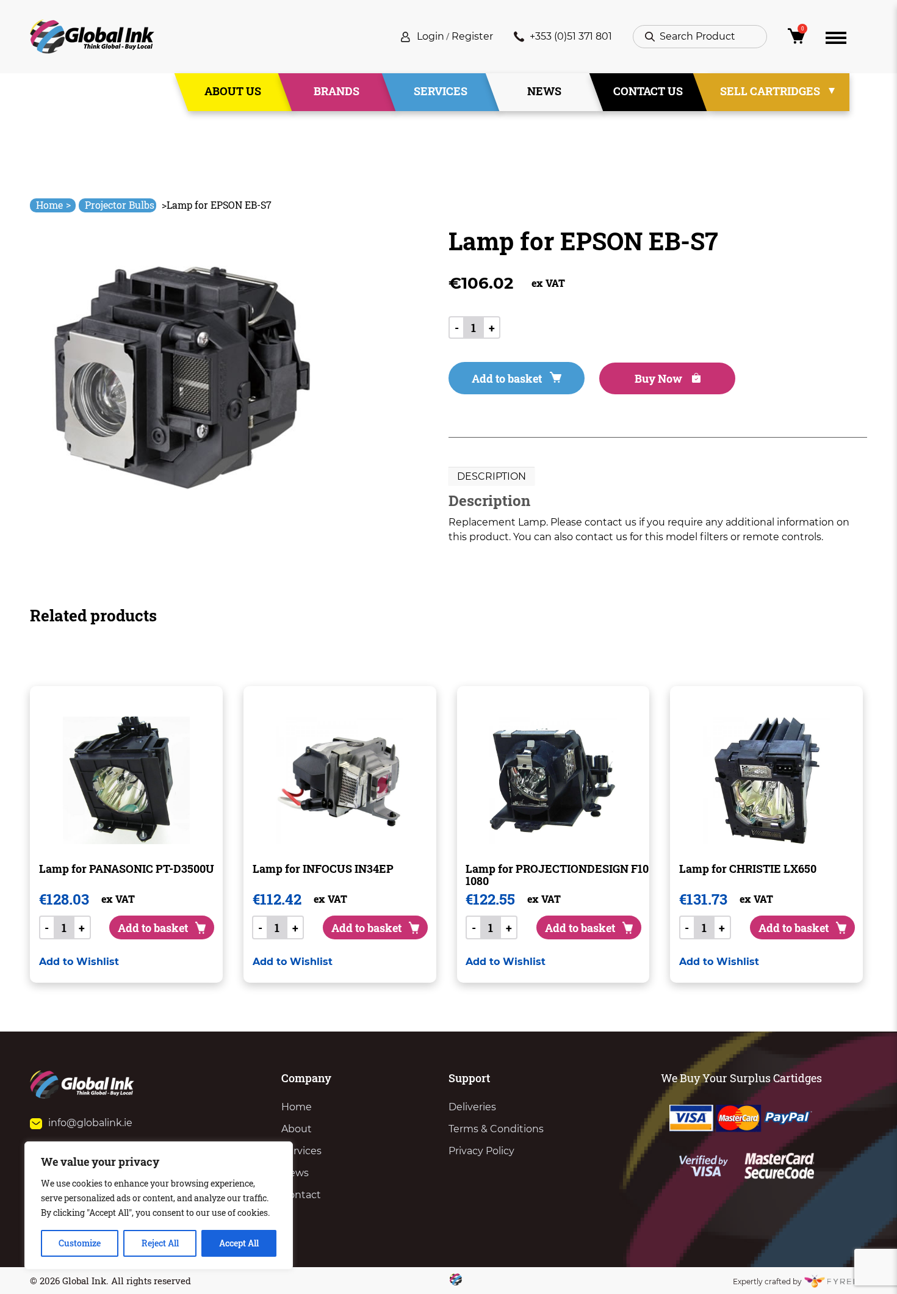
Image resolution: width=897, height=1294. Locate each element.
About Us (232, 91)
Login (430, 36)
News (544, 91)
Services (440, 91)
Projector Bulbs (119, 204)
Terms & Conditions (496, 1129)
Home (53, 204)
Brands (336, 91)
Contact (301, 1195)
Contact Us (648, 91)
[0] (796, 39)
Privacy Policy (481, 1151)
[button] (79, 961)
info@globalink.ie (90, 1123)
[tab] (491, 477)
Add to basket (507, 378)
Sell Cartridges (770, 91)
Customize (80, 1243)
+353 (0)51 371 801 (571, 36)
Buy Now (660, 378)
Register (472, 36)
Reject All (160, 1243)
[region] (158, 1205)
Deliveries (472, 1107)
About (296, 1129)
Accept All (239, 1243)
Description (491, 476)
